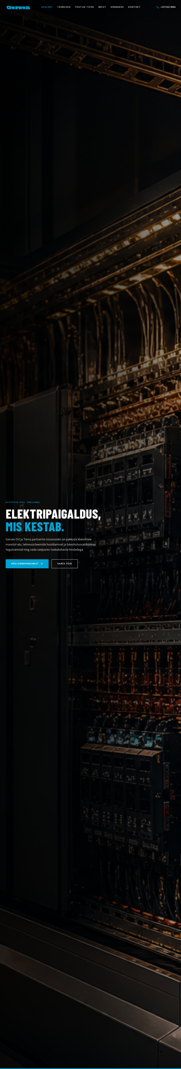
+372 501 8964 (167, 7)
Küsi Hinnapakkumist (25, 563)
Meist (102, 7)
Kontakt (134, 7)
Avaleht (47, 7)
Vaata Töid (64, 563)
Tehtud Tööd (84, 7)
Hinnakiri (117, 7)
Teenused (64, 7)
